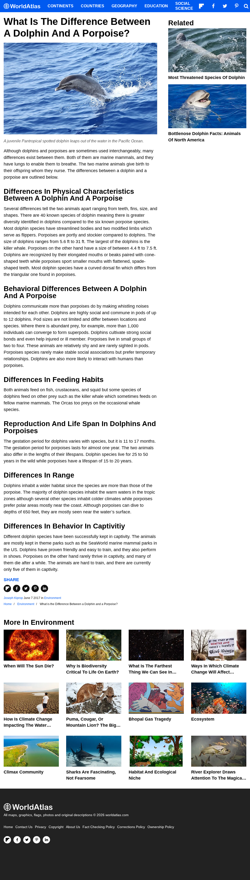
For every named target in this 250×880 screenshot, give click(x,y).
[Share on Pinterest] (35, 588)
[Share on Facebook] (16, 588)
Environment (52, 598)
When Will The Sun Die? (29, 666)
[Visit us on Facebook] (17, 839)
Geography (124, 6)
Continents (60, 6)
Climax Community (23, 772)
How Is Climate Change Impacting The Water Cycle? (28, 725)
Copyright (56, 827)
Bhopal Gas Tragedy (150, 719)
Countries (92, 6)
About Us (73, 827)
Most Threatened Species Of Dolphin (206, 77)
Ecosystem (202, 719)
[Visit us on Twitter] (27, 839)
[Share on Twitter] (26, 588)
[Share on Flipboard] (7, 588)
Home (8, 827)
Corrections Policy (131, 827)
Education (156, 6)
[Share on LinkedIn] (44, 588)
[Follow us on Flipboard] (7, 839)
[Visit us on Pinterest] (36, 839)
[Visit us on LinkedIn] (46, 839)
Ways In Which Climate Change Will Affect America (215, 672)
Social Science (184, 5)
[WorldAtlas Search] (246, 6)
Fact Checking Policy (99, 827)
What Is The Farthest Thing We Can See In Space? (150, 672)
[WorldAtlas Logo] (24, 6)
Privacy (40, 827)
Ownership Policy (160, 827)
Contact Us (23, 827)
